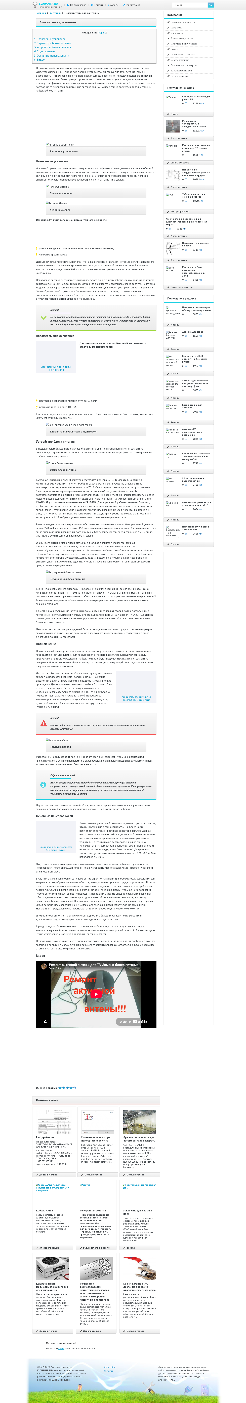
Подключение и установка (184, 43)
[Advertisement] (96, 119)
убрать (102, 32)
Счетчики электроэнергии (184, 65)
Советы (114, 5)
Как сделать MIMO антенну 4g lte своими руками (194, 359)
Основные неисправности (51, 55)
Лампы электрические (182, 38)
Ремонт (98, 5)
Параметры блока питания (52, 43)
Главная (41, 13)
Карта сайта (109, 1367)
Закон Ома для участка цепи (137, 1212)
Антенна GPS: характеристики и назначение (192, 432)
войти (61, 1348)
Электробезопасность (181, 70)
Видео (39, 59)
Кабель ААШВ (44, 1210)
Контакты (108, 1371)
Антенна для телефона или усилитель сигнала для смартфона (195, 383)
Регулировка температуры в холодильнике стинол (194, 123)
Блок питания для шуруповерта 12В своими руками (56, 848)
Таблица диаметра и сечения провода (194, 195)
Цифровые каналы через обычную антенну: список (196, 309)
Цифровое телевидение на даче (195, 244)
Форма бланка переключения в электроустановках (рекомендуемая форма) (186, 221)
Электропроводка (49, 1248)
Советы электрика (180, 60)
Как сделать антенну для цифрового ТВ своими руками (196, 148)
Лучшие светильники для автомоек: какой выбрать (139, 1138)
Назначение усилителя (49, 39)
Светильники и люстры (182, 54)
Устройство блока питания (52, 47)
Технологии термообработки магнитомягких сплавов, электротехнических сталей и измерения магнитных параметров (94, 1291)
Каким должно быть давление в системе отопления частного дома (139, 1287)
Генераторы (176, 27)
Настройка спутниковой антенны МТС (195, 528)
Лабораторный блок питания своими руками (56, 368)
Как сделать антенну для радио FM (196, 98)
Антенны (55, 13)
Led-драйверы (45, 1137)
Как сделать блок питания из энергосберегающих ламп (136, 698)
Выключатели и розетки (96, 1248)
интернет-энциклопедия (50, 5)
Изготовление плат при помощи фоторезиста (95, 1138)
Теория (131, 1248)
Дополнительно (48, 1174)
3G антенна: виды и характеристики (193, 479)
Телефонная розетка (93, 1210)
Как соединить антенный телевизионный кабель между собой (196, 456)
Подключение (78, 5)
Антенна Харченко (192, 331)
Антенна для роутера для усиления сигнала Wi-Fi (196, 504)
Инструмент (133, 5)
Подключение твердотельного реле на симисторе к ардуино (196, 172)
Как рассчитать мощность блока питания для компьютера (52, 1287)
